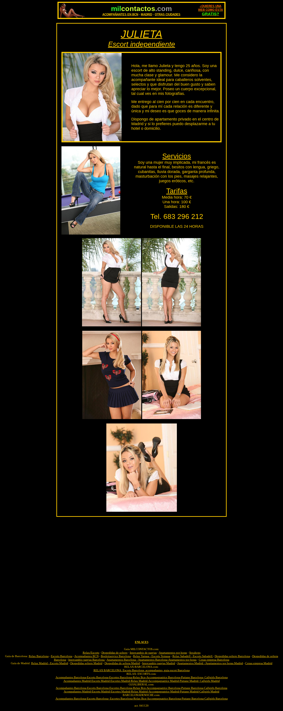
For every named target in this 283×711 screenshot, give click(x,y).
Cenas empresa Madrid (258, 663)
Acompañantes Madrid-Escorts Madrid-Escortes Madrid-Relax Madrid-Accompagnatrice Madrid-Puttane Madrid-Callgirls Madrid (141, 691)
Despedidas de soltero (114, 652)
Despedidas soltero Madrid (86, 663)
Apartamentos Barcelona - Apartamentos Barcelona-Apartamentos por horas (152, 659)
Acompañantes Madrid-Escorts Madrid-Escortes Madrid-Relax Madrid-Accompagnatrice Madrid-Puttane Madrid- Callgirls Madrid (141, 681)
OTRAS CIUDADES (167, 14)
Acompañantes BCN (86, 656)
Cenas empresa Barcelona (214, 659)
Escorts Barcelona (61, 656)
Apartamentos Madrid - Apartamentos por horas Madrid (210, 663)
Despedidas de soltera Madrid (122, 663)
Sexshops (195, 652)
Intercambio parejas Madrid (158, 663)
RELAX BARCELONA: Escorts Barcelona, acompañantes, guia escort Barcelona (142, 670)
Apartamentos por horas (173, 652)
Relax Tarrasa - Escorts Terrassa (151, 656)
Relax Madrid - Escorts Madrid (49, 663)
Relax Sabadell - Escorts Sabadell (192, 656)
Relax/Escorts (91, 652)
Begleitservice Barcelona (116, 656)
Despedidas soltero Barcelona (232, 656)
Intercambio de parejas (143, 652)
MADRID (146, 14)
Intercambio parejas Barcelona (86, 659)
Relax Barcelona (39, 656)
